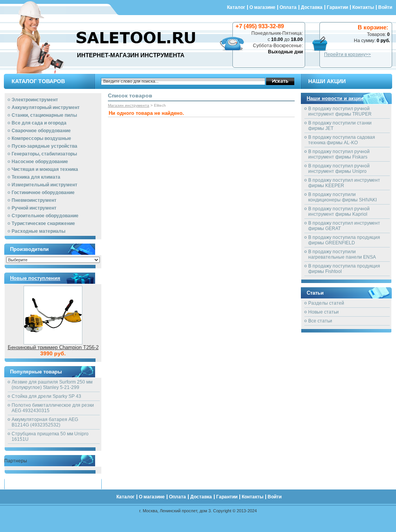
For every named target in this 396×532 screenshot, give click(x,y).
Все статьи (320, 321)
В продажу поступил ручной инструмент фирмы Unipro (339, 168)
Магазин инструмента (128, 105)
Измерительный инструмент (44, 185)
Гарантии (337, 7)
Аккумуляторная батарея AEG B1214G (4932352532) (45, 422)
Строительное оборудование (45, 215)
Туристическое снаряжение (43, 223)
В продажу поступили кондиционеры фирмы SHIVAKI (342, 197)
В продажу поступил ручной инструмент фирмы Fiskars (339, 154)
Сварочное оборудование (41, 130)
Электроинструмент (35, 99)
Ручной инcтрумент (34, 208)
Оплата (288, 7)
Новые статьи (323, 312)
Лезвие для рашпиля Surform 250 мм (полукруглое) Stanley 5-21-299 (52, 384)
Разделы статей (326, 303)
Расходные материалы (38, 231)
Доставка (312, 7)
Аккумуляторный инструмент (46, 107)
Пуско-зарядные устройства (44, 146)
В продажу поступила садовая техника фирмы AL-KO (341, 140)
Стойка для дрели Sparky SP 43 (46, 396)
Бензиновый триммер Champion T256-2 (53, 347)
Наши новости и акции (335, 98)
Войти (385, 7)
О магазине (262, 7)
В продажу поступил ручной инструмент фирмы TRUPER (340, 111)
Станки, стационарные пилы (44, 115)
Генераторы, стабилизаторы (44, 154)
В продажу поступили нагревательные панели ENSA (342, 254)
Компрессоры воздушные (41, 138)
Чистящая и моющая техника (45, 169)
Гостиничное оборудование (43, 192)
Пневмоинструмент (34, 200)
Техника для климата (36, 177)
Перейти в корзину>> (347, 54)
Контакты (363, 7)
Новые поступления (35, 278)
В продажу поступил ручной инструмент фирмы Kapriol (339, 211)
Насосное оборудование (40, 161)
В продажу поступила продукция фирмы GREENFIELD (344, 240)
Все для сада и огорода (39, 123)
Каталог (236, 7)
